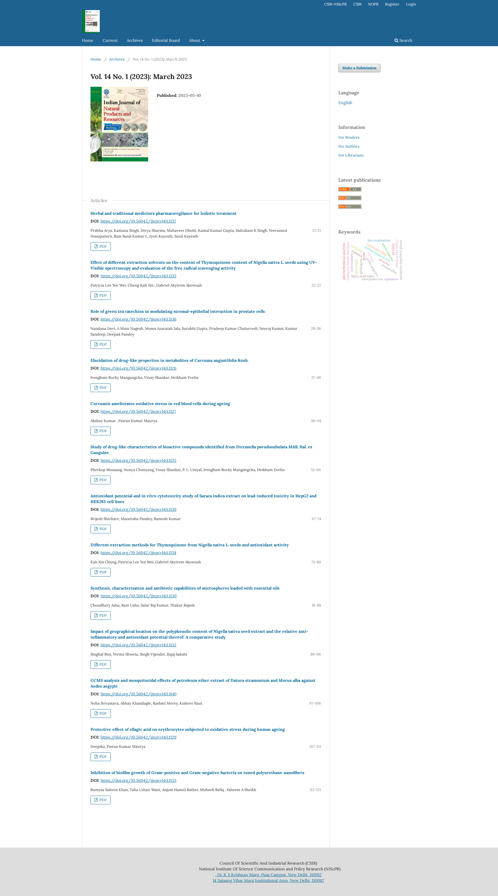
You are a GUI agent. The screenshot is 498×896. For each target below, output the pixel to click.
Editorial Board (166, 40)
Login (411, 4)
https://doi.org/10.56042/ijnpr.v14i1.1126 (138, 368)
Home (87, 40)
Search (405, 40)
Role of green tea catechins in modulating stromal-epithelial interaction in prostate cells (177, 311)
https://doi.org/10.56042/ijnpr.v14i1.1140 (139, 694)
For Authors (348, 146)
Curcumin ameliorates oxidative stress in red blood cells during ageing (160, 403)
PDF (103, 246)
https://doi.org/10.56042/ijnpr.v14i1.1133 (138, 780)
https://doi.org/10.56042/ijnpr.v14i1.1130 (139, 595)
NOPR (373, 4)
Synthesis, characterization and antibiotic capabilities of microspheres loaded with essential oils (185, 588)
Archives (135, 40)
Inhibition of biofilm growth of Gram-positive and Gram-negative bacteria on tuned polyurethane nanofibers (197, 772)
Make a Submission (359, 67)
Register (392, 4)
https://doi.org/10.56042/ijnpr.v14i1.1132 (138, 644)
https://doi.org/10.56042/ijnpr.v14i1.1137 (138, 221)
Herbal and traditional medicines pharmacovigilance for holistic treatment (163, 213)
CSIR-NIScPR (335, 4)
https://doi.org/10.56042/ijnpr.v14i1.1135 (138, 275)
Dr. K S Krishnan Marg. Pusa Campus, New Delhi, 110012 (268, 874)
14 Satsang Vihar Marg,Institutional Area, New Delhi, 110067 (268, 880)
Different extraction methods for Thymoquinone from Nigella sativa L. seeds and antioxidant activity (189, 544)
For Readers (348, 137)
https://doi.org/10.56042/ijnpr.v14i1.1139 (138, 509)
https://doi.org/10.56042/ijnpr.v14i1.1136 (138, 319)
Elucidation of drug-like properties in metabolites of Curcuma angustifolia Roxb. (169, 360)
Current (110, 40)
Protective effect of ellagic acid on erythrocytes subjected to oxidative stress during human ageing (187, 729)
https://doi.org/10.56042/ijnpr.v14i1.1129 (138, 737)
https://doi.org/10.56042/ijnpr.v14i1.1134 (138, 552)
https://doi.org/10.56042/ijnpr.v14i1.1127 (138, 411)
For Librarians (351, 155)
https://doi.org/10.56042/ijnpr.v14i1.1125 (138, 460)
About (195, 40)
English (345, 102)
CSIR (357, 4)
